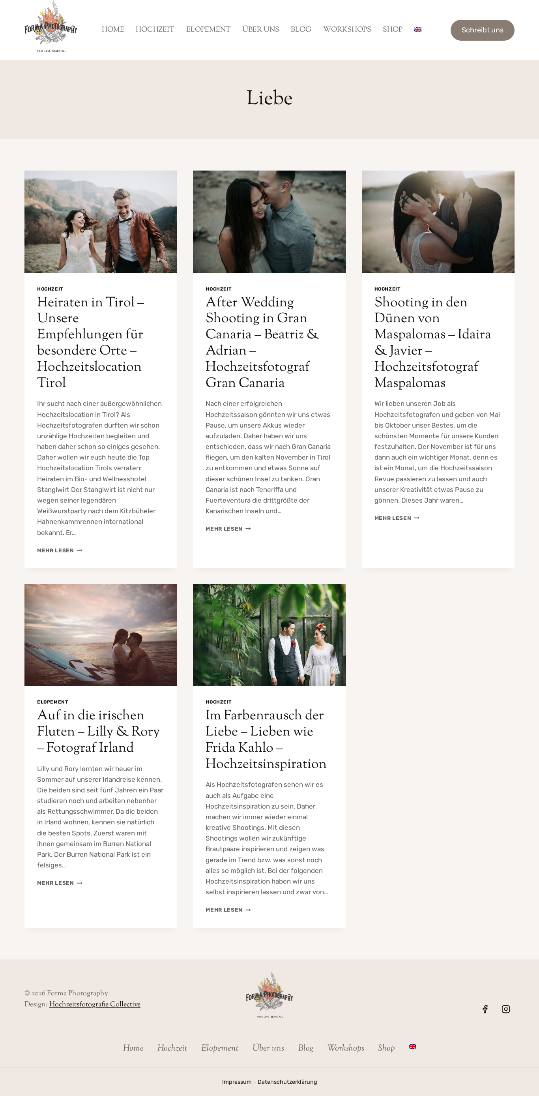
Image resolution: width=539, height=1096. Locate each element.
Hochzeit (155, 30)
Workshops (347, 30)
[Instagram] (506, 1009)
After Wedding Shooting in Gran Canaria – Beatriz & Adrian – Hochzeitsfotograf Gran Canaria (262, 343)
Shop (392, 30)
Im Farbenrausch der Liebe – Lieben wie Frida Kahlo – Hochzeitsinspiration (266, 740)
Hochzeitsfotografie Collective (94, 1005)
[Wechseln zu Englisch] (418, 30)
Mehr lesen (59, 550)
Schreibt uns (482, 30)
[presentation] (100, 221)
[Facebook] (485, 1009)
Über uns (260, 30)
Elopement (208, 30)
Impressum (237, 1082)
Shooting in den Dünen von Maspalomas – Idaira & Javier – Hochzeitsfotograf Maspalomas (432, 343)
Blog (301, 30)
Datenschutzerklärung (287, 1082)
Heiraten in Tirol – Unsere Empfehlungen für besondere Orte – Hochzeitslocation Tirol (90, 343)
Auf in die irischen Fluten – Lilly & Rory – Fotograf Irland (98, 732)
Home (113, 30)
